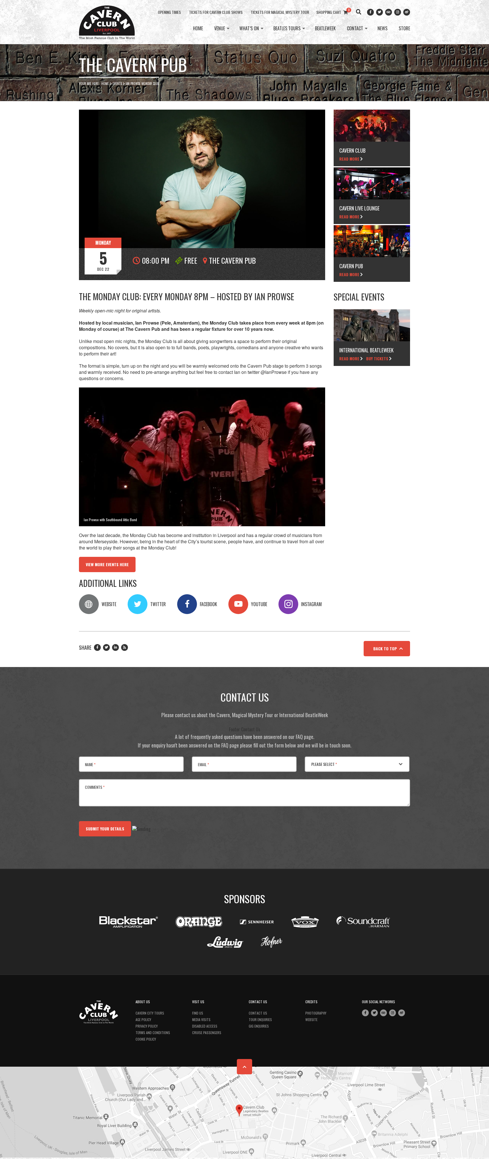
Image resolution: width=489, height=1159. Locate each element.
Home (198, 28)
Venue (219, 28)
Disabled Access (204, 1026)
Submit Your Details (105, 829)
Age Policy (143, 1019)
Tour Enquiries (260, 1019)
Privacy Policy (147, 1026)
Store (404, 28)
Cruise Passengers (206, 1032)
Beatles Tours (287, 28)
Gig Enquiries (259, 1026)
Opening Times (169, 12)
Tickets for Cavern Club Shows (216, 12)
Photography (315, 1013)
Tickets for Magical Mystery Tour (280, 12)
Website (311, 1019)
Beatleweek (325, 28)
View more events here (107, 564)
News (382, 28)
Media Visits (201, 1019)
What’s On (249, 28)
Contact (355, 28)
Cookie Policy (146, 1039)
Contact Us (258, 1013)
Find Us (197, 1013)
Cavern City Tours (150, 1013)
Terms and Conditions (153, 1032)
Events (117, 83)
